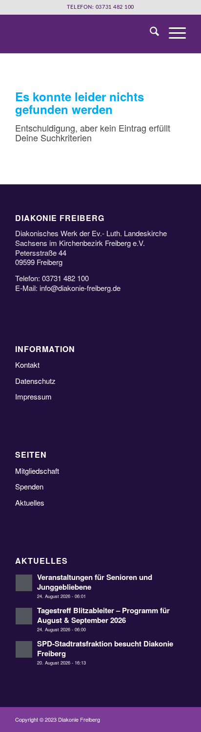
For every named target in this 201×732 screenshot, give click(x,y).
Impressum (33, 396)
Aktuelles (29, 502)
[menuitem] (149, 33)
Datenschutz (35, 381)
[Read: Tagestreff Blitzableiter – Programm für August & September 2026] (24, 616)
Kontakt (27, 364)
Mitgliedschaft (37, 471)
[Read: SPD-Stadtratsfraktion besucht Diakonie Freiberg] (24, 649)
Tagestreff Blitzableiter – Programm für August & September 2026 (103, 615)
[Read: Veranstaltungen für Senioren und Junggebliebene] (24, 583)
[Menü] (172, 33)
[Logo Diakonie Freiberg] (83, 33)
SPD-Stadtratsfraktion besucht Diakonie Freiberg (105, 648)
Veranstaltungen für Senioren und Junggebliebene (94, 582)
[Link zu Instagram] (178, 719)
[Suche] (149, 33)
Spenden (29, 486)
